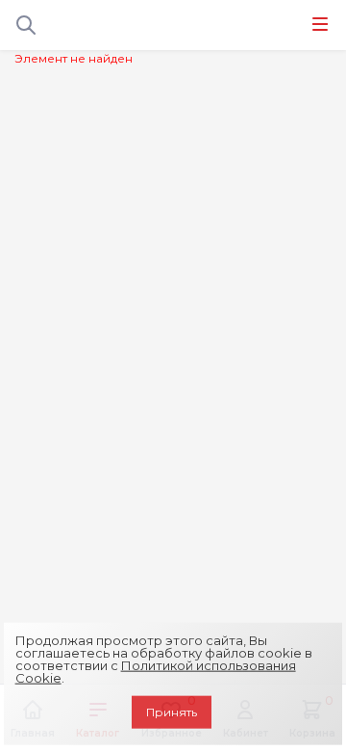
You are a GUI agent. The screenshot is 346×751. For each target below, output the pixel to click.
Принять (171, 712)
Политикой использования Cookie (155, 672)
